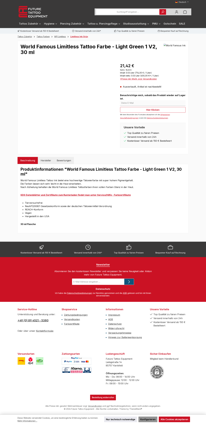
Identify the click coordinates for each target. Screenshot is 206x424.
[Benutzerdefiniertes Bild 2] (30, 361)
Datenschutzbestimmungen (157, 118)
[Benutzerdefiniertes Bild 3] (39, 361)
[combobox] (127, 12)
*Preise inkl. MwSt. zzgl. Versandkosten (138, 79)
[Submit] (129, 282)
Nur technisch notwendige (120, 419)
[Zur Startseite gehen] (33, 12)
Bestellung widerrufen (103, 397)
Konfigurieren (148, 419)
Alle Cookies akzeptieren (174, 419)
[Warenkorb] (184, 12)
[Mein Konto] (176, 12)
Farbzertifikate (71, 323)
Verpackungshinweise (119, 332)
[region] (67, 93)
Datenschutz (115, 323)
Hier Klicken (152, 109)
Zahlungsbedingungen (76, 314)
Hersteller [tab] (46, 160)
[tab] (28, 160)
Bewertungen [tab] (64, 160)
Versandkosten (72, 319)
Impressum (114, 314)
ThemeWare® (135, 409)
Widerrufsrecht (116, 328)
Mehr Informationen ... (27, 421)
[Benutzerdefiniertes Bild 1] (21, 361)
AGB (125, 293)
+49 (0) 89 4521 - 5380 (33, 320)
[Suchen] (162, 12)
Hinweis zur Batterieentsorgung (125, 337)
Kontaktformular (44, 330)
